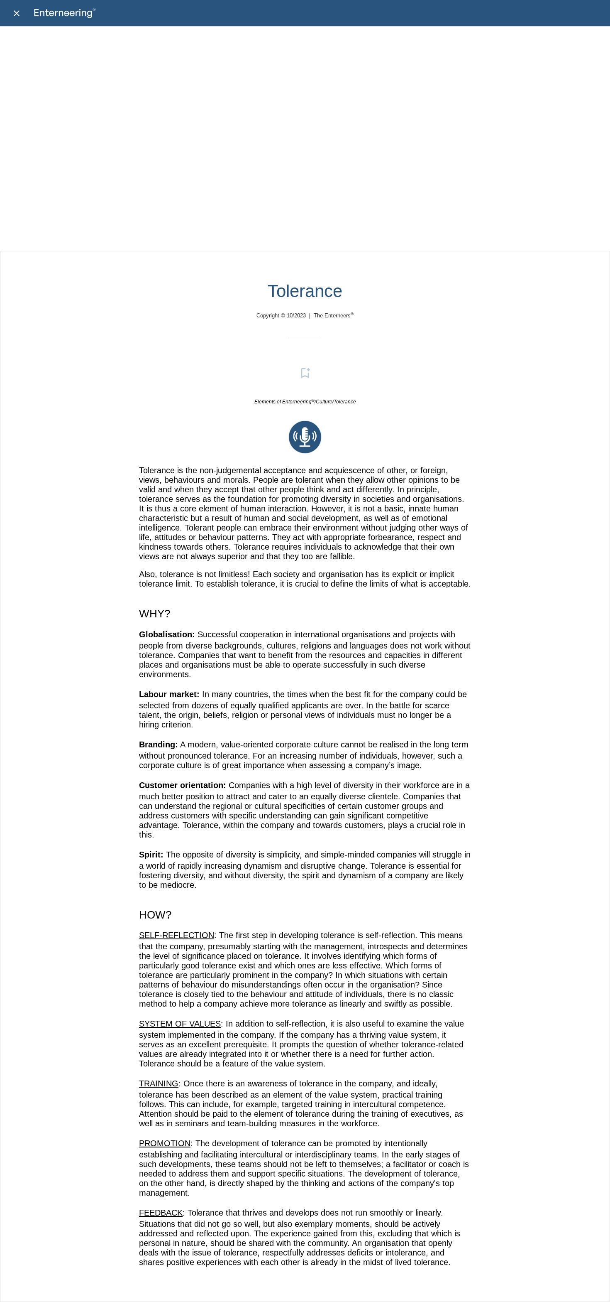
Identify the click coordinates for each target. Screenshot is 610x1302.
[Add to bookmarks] (305, 373)
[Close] (17, 13)
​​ (305, 450)
